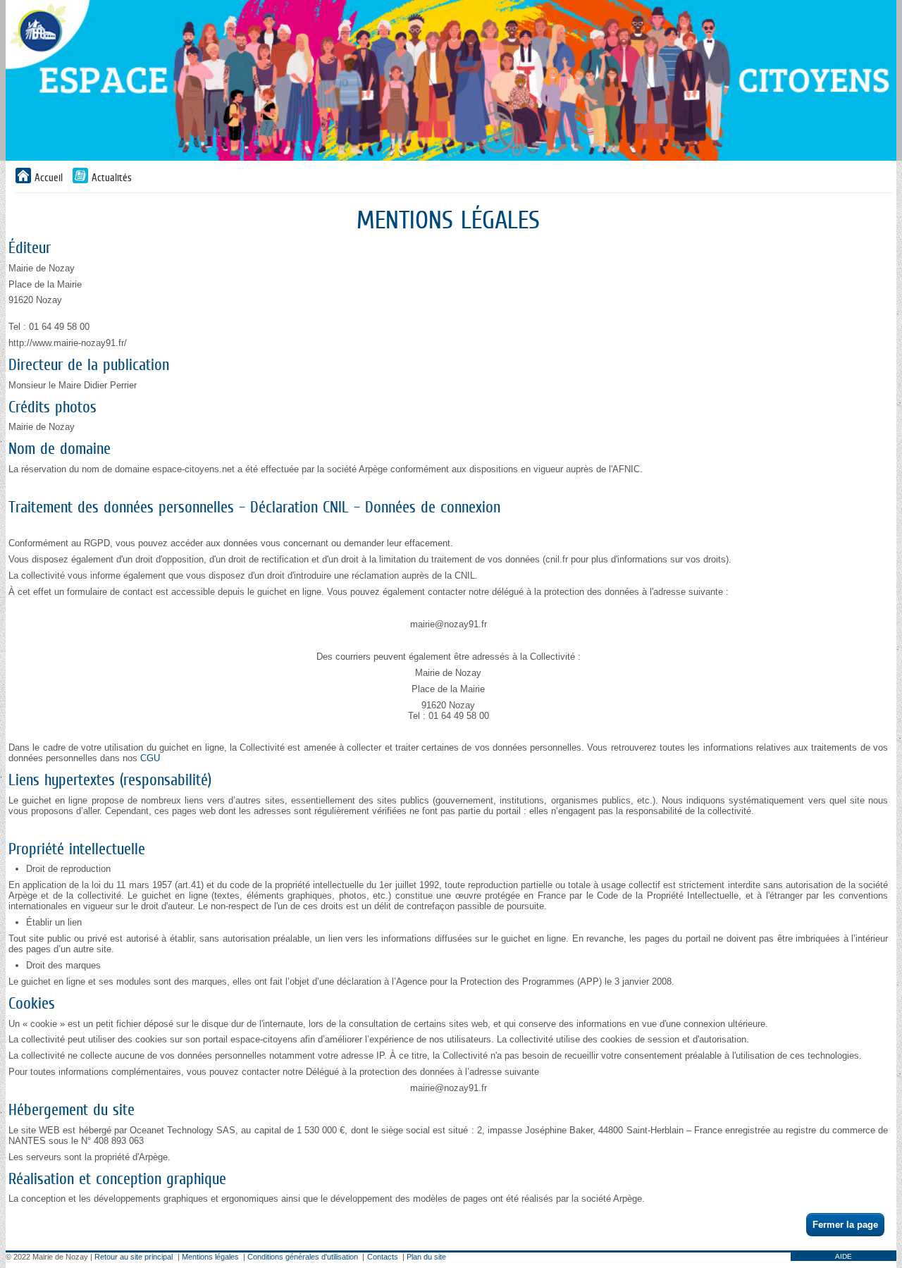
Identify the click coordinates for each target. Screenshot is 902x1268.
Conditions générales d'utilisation (302, 1256)
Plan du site (426, 1256)
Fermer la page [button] (845, 1224)
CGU (150, 758)
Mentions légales (210, 1256)
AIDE (843, 1256)
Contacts (382, 1256)
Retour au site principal (133, 1256)
